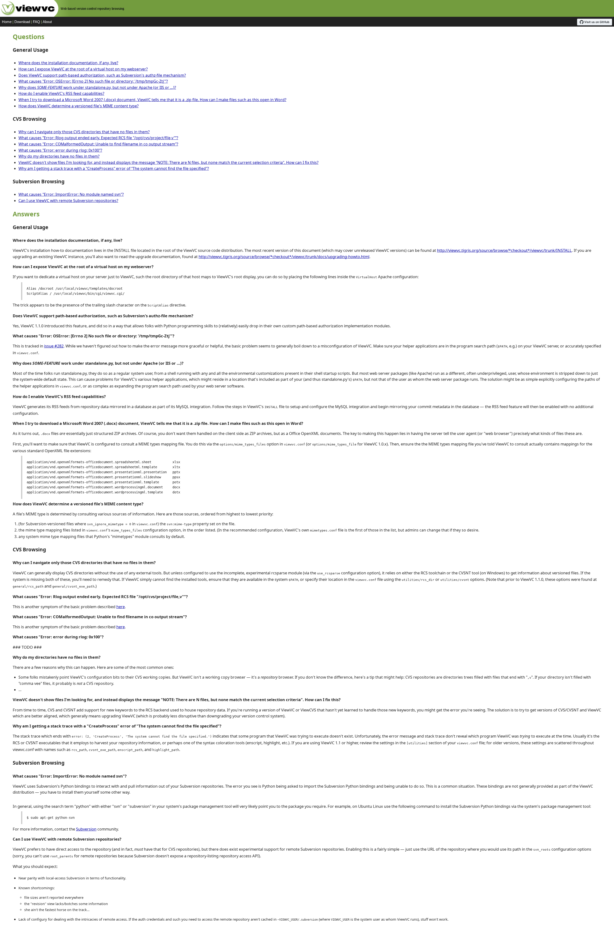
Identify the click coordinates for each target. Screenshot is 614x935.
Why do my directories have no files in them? (59, 156)
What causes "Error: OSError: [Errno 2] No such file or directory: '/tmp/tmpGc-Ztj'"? (93, 81)
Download (22, 22)
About (47, 22)
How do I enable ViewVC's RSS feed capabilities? (61, 93)
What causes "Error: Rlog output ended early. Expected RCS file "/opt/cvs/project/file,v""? (98, 137)
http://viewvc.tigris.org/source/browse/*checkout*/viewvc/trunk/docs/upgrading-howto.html (284, 256)
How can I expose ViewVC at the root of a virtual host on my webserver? (83, 69)
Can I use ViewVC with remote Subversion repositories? (68, 200)
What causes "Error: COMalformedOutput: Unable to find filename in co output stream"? (98, 144)
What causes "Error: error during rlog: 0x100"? (60, 150)
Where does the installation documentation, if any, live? (68, 62)
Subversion (86, 829)
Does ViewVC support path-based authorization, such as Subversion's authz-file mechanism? (102, 75)
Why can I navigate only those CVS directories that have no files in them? (84, 131)
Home (7, 22)
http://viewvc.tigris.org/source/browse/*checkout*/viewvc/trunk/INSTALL (504, 250)
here (120, 606)
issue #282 (54, 346)
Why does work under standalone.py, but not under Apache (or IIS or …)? (97, 87)
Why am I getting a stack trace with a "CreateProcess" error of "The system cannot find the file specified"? (113, 168)
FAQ (36, 22)
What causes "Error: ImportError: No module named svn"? (71, 194)
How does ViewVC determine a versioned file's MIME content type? (78, 106)
